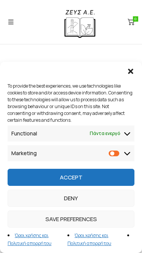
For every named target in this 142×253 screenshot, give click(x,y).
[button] (130, 71)
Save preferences (71, 219)
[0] (131, 22)
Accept (71, 177)
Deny (71, 198)
